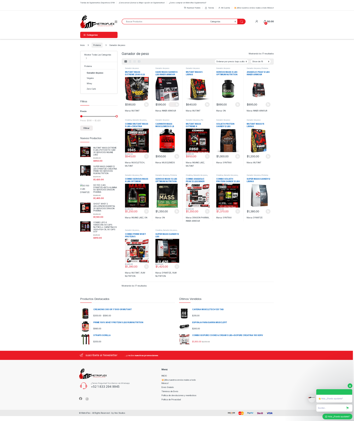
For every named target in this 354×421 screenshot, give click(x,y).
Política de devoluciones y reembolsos (179, 395)
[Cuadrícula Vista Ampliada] (130, 61)
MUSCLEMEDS (168, 162)
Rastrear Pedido (194, 8)
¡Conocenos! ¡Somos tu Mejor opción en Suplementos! (142, 3)
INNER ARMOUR (169, 111)
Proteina (97, 45)
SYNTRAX (227, 162)
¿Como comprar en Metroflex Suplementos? (187, 3)
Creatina (128, 120)
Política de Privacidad (171, 399)
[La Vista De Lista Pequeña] (139, 61)
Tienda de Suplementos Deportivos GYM (97, 3)
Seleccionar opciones (143, 104)
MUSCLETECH (138, 162)
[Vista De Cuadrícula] (125, 61)
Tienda (211, 8)
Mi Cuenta (225, 8)
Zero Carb (91, 89)
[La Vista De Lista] (134, 61)
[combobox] (165, 21)
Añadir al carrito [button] (146, 156)
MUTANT (136, 111)
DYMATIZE (258, 217)
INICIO (164, 376)
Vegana (90, 78)
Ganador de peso (132, 68)
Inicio (82, 45)
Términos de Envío (170, 391)
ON (224, 111)
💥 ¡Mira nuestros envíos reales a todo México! (254, 8)
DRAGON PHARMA (200, 217)
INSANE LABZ (198, 162)
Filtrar (86, 128)
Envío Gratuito (168, 387)
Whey (89, 83)
